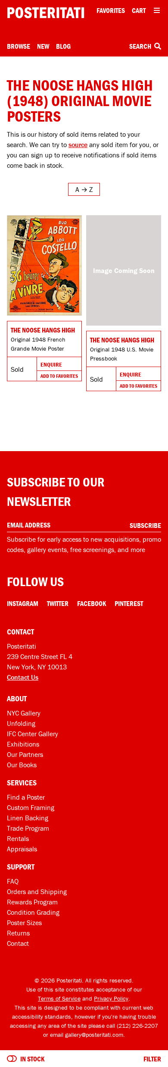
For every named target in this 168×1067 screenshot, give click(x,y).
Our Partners (25, 754)
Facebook (91, 603)
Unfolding (21, 723)
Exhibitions (23, 744)
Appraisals (22, 848)
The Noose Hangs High (43, 330)
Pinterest (129, 603)
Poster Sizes (24, 922)
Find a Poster (26, 797)
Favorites (110, 10)
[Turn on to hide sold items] (12, 1058)
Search (140, 46)
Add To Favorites (59, 376)
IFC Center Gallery (32, 733)
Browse (18, 46)
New (43, 46)
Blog (63, 46)
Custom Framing (30, 807)
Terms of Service (59, 998)
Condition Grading (33, 912)
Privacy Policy (111, 998)
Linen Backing (27, 817)
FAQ (13, 881)
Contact (18, 943)
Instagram (22, 603)
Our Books (22, 764)
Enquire (51, 364)
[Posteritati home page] (45, 13)
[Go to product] (44, 265)
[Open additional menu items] (156, 10)
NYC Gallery (23, 713)
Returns (18, 933)
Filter (152, 1058)
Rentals (18, 838)
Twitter (57, 603)
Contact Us (22, 677)
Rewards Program (32, 902)
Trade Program (28, 828)
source (77, 144)
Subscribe (145, 525)
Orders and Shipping (37, 891)
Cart (139, 10)
